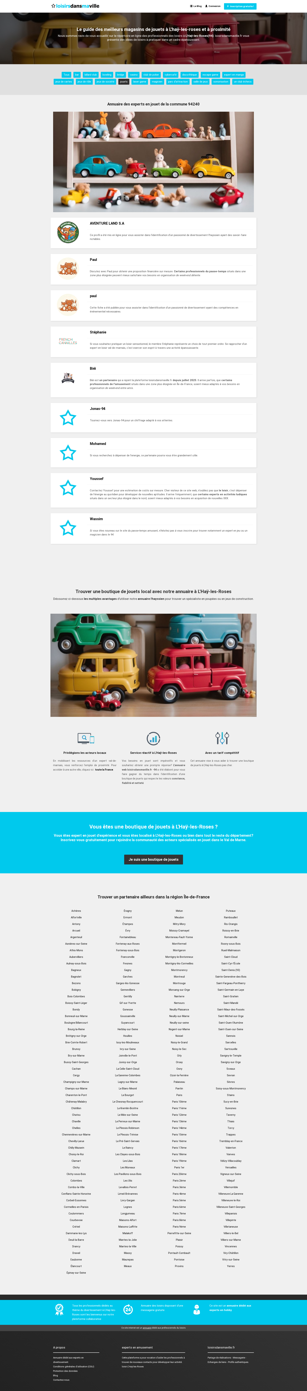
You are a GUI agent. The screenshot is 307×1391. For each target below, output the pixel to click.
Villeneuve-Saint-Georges (230, 1207)
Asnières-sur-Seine (76, 943)
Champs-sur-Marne (76, 1088)
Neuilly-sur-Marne (179, 1016)
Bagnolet (76, 976)
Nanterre (179, 996)
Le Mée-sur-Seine (128, 1114)
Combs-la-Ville (76, 1187)
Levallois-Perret (128, 1187)
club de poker (151, 74)
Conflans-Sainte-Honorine (76, 1193)
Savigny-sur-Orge (231, 1062)
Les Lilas (128, 1160)
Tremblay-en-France (231, 1141)
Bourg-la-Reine (76, 1029)
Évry (127, 930)
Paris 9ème (179, 1226)
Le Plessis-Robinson (127, 1128)
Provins (179, 1266)
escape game (210, 74)
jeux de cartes (63, 81)
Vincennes (231, 1246)
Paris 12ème (179, 1114)
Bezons (76, 983)
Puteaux (231, 910)
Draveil (76, 1253)
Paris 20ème (179, 1174)
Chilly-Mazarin (76, 1147)
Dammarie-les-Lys (76, 1233)
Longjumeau (128, 1213)
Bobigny (76, 989)
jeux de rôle (84, 81)
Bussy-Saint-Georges (76, 1062)
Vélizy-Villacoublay (230, 1160)
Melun (179, 910)
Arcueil (76, 930)
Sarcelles (230, 1042)
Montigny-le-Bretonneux (179, 956)
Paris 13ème (179, 1121)
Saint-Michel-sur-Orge (231, 1016)
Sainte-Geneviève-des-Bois (230, 976)
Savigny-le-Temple (230, 1055)
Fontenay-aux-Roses (128, 943)
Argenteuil (76, 937)
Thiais (230, 1121)
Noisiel (179, 1035)
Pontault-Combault (179, 1253)
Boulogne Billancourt (76, 1022)
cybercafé (171, 74)
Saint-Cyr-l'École (230, 963)
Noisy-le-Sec (179, 1049)
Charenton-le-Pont (76, 1095)
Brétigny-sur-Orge (76, 1035)
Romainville (230, 937)
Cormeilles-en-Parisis (76, 1207)
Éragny (128, 910)
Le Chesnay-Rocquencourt (128, 1101)
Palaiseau (179, 1082)
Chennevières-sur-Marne (76, 1134)
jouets (124, 81)
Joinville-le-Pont (128, 1055)
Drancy (76, 1246)
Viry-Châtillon (230, 1253)
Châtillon (76, 1108)
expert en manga (234, 74)
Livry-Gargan (128, 1200)
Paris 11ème (179, 1108)
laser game (139, 81)
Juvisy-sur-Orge (128, 1062)
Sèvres (231, 1082)
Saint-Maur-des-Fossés (230, 1009)
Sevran (231, 1075)
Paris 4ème (179, 1193)
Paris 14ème (179, 1128)
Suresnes (230, 1108)
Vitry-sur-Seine (230, 1259)
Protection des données (65, 1371)
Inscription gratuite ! (241, 6)
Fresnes (127, 963)
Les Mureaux (127, 1167)
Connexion (214, 6)
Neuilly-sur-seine (179, 1022)
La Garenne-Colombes (127, 1075)
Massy (128, 1253)
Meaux (128, 1266)
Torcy (231, 1128)
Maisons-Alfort (127, 1220)
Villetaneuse (231, 1226)
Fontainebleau (128, 937)
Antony (76, 924)
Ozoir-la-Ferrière (179, 1075)
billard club (91, 74)
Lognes (128, 1207)
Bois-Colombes (76, 996)
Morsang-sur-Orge (179, 989)
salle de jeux (200, 81)
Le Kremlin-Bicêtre (127, 1108)
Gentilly (128, 996)
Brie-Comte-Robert (76, 1042)
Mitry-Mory (179, 924)
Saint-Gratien (230, 996)
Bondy (76, 1009)
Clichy (76, 1167)
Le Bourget (128, 1095)
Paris (179, 1095)
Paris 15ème (179, 1134)
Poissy (179, 1246)
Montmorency (179, 970)
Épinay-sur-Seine (76, 1272)
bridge (120, 74)
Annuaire (57, 1357)
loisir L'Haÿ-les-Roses (133, 1366)
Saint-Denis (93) (231, 970)
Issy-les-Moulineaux (127, 1042)
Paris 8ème (179, 1220)
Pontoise (179, 1259)
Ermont (127, 917)
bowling (107, 74)
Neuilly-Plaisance (179, 1009)
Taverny (230, 1114)
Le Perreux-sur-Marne (127, 1121)
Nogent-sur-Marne (179, 1029)
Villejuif (231, 1180)
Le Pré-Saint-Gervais (127, 1141)
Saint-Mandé (230, 1003)
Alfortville (76, 917)
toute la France (104, 769)
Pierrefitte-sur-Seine (179, 1233)
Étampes (128, 924)
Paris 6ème (179, 1207)
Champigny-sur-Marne (76, 1082)
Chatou (76, 1114)
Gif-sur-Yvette (128, 1003)
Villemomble (231, 1187)
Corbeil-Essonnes (76, 1200)
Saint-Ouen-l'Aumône (231, 1022)
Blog (55, 1375)
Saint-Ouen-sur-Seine (230, 1029)
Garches (128, 976)
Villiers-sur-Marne (231, 1239)
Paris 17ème (179, 1147)
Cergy (76, 1075)
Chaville (76, 1121)
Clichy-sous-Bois (76, 1174)
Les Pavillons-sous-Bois (127, 1174)
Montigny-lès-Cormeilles (179, 963)
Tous (66, 74)
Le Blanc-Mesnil (128, 1088)
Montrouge (179, 983)
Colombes (76, 1180)
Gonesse (128, 1009)
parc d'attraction (178, 81)
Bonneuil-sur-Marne (76, 1016)
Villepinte (231, 1220)
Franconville (127, 956)
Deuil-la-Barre (76, 1239)
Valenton (231, 1147)
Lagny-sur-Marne (128, 1082)
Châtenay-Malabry (76, 1101)
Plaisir (179, 1239)
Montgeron (179, 950)
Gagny (127, 970)
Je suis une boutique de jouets (154, 859)
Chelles (76, 1128)
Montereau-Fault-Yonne (179, 937)
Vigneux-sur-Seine (230, 1174)
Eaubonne (76, 1259)
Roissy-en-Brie (230, 930)
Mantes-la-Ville (127, 1246)
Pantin (179, 1088)
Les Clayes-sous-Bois (127, 1154)
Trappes (231, 1134)
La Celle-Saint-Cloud (127, 1068)
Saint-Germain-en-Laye (231, 989)
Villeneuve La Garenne (230, 1193)
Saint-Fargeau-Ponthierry (230, 983)
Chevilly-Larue (76, 1141)
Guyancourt (127, 1022)
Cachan (76, 1068)
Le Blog (197, 6)
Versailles (230, 1167)
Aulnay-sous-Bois (76, 963)
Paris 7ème (179, 1213)
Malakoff (128, 1233)
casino (134, 74)
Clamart (76, 1160)
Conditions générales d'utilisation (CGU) (73, 1366)
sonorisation (220, 81)
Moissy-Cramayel (179, 930)
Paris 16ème (179, 1141)
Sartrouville (230, 1049)
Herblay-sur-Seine (128, 1029)
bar (77, 74)
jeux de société (105, 81)
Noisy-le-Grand (179, 1042)
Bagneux (76, 970)
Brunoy (76, 1049)
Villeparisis (231, 1213)
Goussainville (127, 1016)
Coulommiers (76, 1213)
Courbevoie (76, 1220)
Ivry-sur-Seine (128, 1049)
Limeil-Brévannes (128, 1193)
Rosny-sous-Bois (231, 943)
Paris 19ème (179, 1160)
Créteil (76, 1226)
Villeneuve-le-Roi (230, 1200)
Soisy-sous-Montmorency (231, 1088)
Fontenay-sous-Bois (127, 950)
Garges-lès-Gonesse (127, 983)
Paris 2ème (179, 1180)
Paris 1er (179, 1167)
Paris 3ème (179, 1187)
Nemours (179, 1003)
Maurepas (128, 1259)
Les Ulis (127, 1180)
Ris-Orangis (231, 924)
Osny (179, 1068)
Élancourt (76, 1266)
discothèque (189, 74)
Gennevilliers (128, 989)
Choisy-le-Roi (76, 1154)
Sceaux (231, 1068)
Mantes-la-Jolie (128, 1239)
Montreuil (179, 976)
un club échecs (243, 81)
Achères (76, 910)
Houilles (127, 1035)
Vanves (231, 1154)
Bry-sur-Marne (76, 1055)
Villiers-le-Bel (230, 1233)
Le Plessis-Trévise (127, 1134)
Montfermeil (179, 943)
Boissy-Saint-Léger (76, 1003)
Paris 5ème (179, 1200)
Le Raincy (127, 1147)
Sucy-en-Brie (230, 1101)
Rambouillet (231, 917)
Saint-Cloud (231, 956)
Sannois (230, 1035)
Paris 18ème (179, 1154)
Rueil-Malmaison (230, 950)
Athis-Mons (76, 950)
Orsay (179, 1062)
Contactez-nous (61, 1380)
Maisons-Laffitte (127, 1226)
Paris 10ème (179, 1101)
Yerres (231, 1266)
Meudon (179, 917)
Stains (231, 1095)
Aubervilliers (76, 956)
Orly (179, 1055)
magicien (157, 81)
